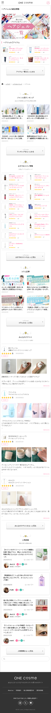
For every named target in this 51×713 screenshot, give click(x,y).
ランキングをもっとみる (25, 151)
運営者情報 (40, 690)
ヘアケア (8, 84)
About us (10, 690)
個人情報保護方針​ (29, 690)
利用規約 (18, 690)
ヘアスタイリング (17, 84)
